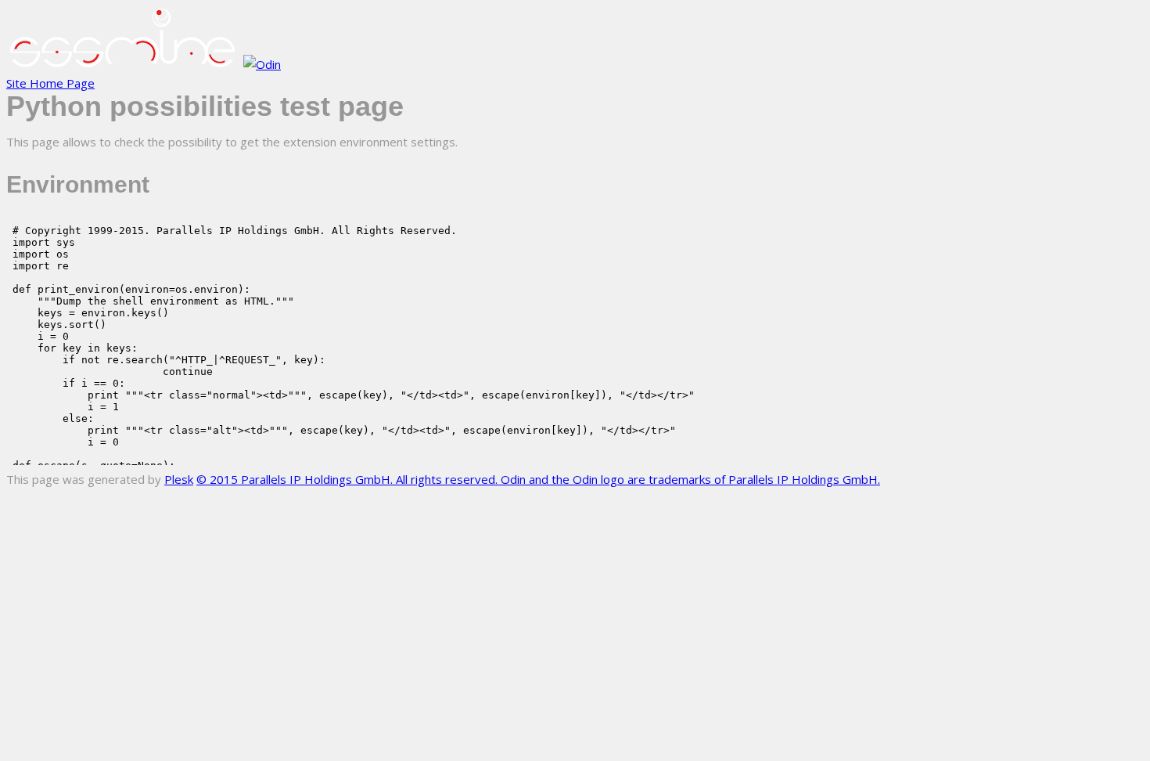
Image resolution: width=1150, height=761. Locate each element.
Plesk (178, 479)
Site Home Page (50, 83)
